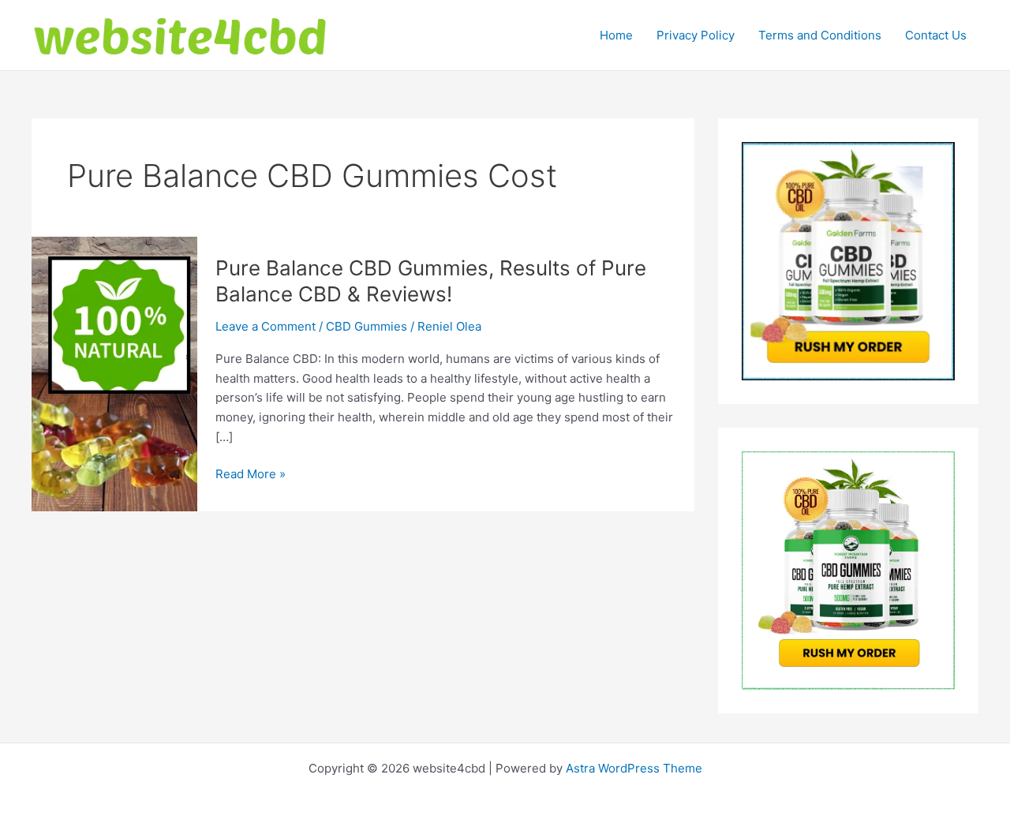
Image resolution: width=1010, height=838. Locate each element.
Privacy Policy (695, 35)
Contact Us (936, 35)
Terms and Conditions (819, 35)
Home (616, 35)
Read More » (250, 475)
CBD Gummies (366, 326)
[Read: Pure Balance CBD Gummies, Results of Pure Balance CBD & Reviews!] (114, 372)
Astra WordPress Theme (634, 768)
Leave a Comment (265, 326)
